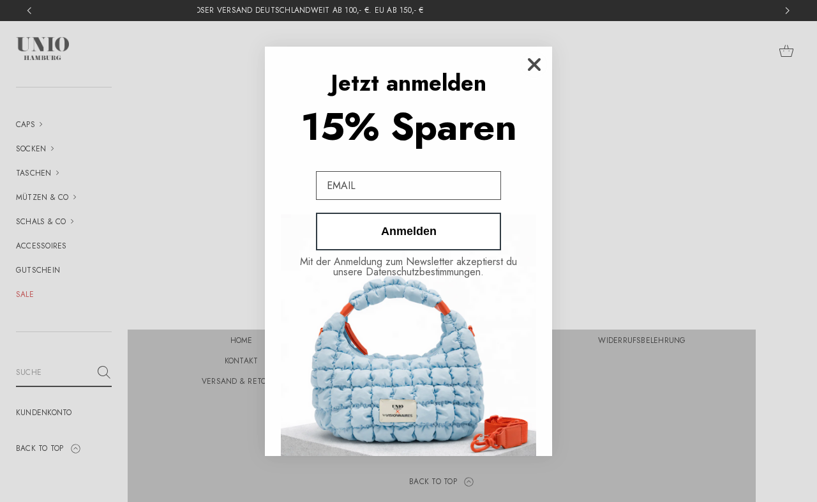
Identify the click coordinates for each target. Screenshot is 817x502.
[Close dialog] (534, 64)
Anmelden (409, 231)
